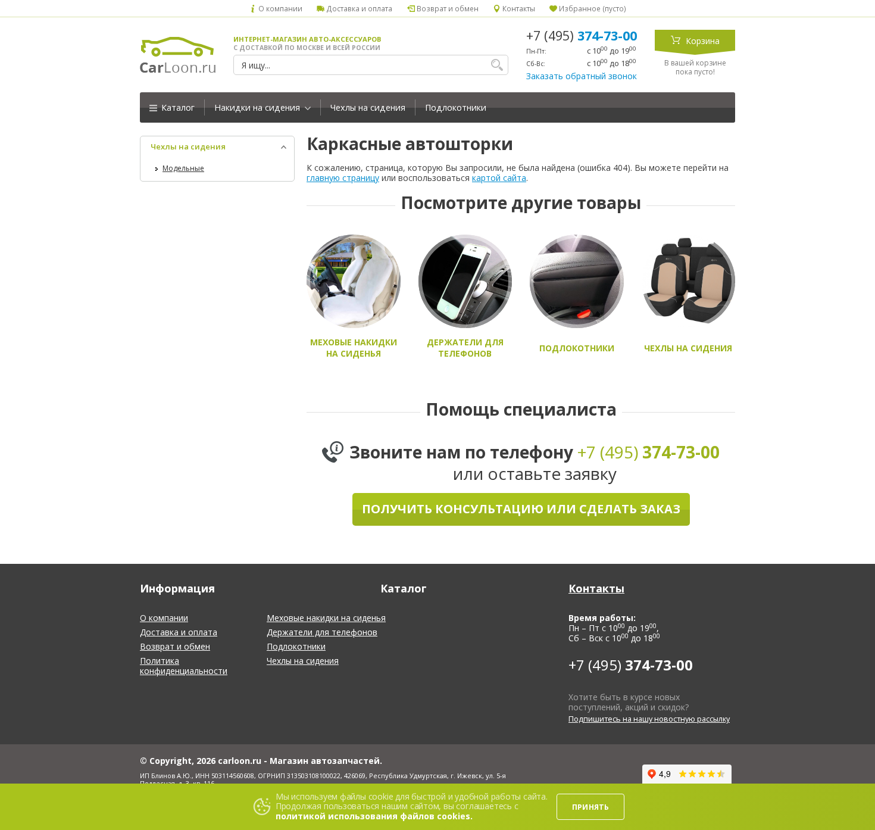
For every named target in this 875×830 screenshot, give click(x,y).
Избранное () (591, 8)
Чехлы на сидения (367, 107)
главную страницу (343, 177)
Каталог (177, 107)
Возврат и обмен (446, 8)
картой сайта (499, 177)
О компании (279, 8)
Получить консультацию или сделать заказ (521, 509)
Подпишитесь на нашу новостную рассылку (649, 719)
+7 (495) (581, 35)
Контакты (518, 8)
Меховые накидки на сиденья (326, 617)
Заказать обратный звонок (581, 76)
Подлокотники (455, 107)
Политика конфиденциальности (183, 665)
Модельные (183, 168)
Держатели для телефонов (322, 632)
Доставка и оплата (358, 8)
